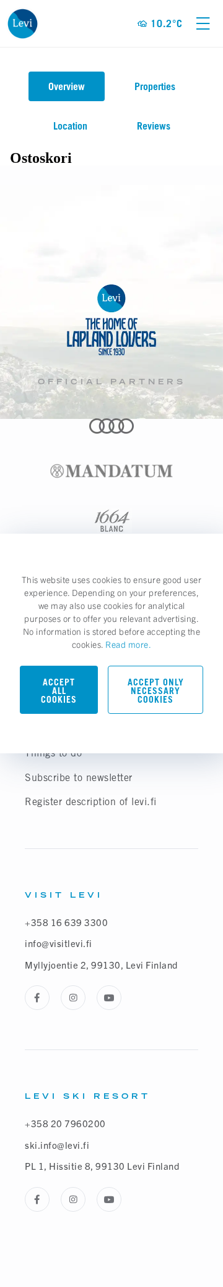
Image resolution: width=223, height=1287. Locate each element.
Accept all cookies (59, 691)
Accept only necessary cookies (156, 691)
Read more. (128, 644)
